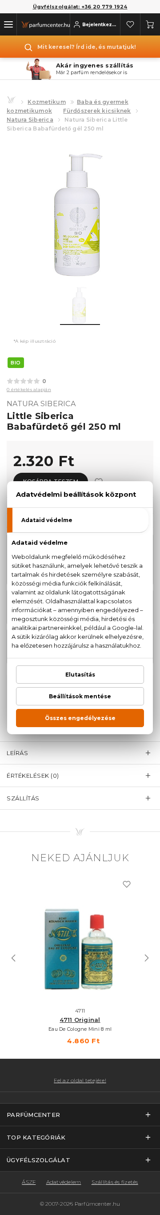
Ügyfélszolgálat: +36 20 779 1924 (80, 7)
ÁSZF (29, 1182)
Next (147, 958)
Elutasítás (80, 674)
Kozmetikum (47, 102)
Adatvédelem (63, 1182)
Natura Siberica (30, 119)
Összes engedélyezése (80, 718)
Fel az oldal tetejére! (80, 1080)
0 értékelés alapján (29, 389)
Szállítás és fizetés (115, 1182)
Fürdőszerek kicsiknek (97, 110)
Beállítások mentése (80, 696)
